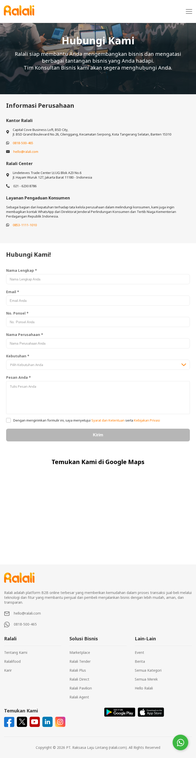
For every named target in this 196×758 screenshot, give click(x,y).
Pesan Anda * (18, 377)
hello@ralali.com (25, 151)
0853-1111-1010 (25, 225)
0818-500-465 (23, 143)
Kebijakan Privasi (146, 420)
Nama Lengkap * (21, 270)
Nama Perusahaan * (24, 334)
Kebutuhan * (17, 356)
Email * (12, 291)
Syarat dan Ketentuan (108, 420)
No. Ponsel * (17, 313)
